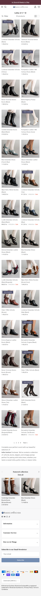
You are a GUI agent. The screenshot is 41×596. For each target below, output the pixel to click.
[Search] (6, 7)
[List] (38, 16)
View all (20, 475)
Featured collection (20, 472)
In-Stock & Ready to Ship (20, 2)
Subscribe (20, 560)
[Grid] (35, 16)
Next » (25, 443)
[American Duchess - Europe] (20, 7)
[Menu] (2, 7)
